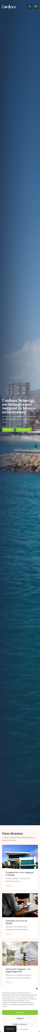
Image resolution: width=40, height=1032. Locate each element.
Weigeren (20, 1018)
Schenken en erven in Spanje (16, 921)
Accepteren (20, 1012)
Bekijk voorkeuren (20, 1024)
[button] (37, 989)
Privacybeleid (24, 1029)
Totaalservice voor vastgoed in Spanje (19, 873)
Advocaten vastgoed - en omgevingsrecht (18, 970)
